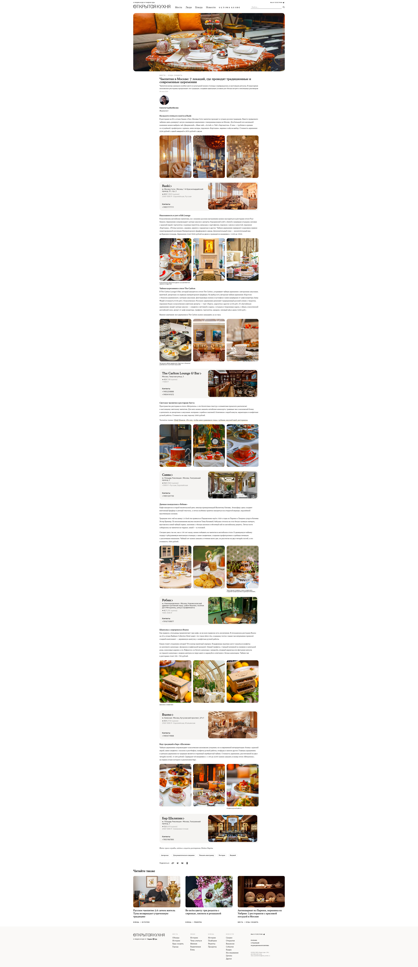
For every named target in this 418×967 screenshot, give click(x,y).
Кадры (229, 950)
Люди (189, 7)
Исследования (232, 953)
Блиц (192, 950)
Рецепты (198, 922)
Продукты (212, 947)
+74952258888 (168, 392)
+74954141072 (168, 395)
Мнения (193, 944)
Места (178, 7)
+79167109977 (168, 621)
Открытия (230, 941)
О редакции (255, 943)
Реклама (254, 940)
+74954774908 (168, 736)
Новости (211, 7)
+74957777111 (168, 207)
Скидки (229, 938)
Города (175, 947)
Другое (229, 959)
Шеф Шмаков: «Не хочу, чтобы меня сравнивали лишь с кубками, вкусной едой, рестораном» (211, 420)
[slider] (232, 196)
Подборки (212, 941)
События (230, 947)
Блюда (199, 7)
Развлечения (195, 947)
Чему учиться (196, 941)
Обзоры (175, 938)
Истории (146, 922)
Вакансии (230, 944)
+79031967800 (168, 840)
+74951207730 (168, 496)
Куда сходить (175, 75)
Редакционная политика (260, 945)
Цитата (229, 956)
